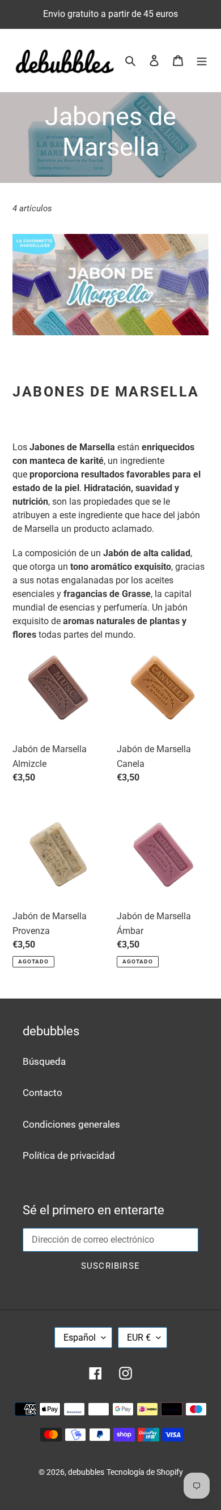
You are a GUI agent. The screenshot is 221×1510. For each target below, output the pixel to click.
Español (79, 1337)
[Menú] (202, 61)
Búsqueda (44, 1061)
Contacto (42, 1092)
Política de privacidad (69, 1155)
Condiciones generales (71, 1124)
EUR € (139, 1337)
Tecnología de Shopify (145, 1472)
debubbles (86, 1472)
